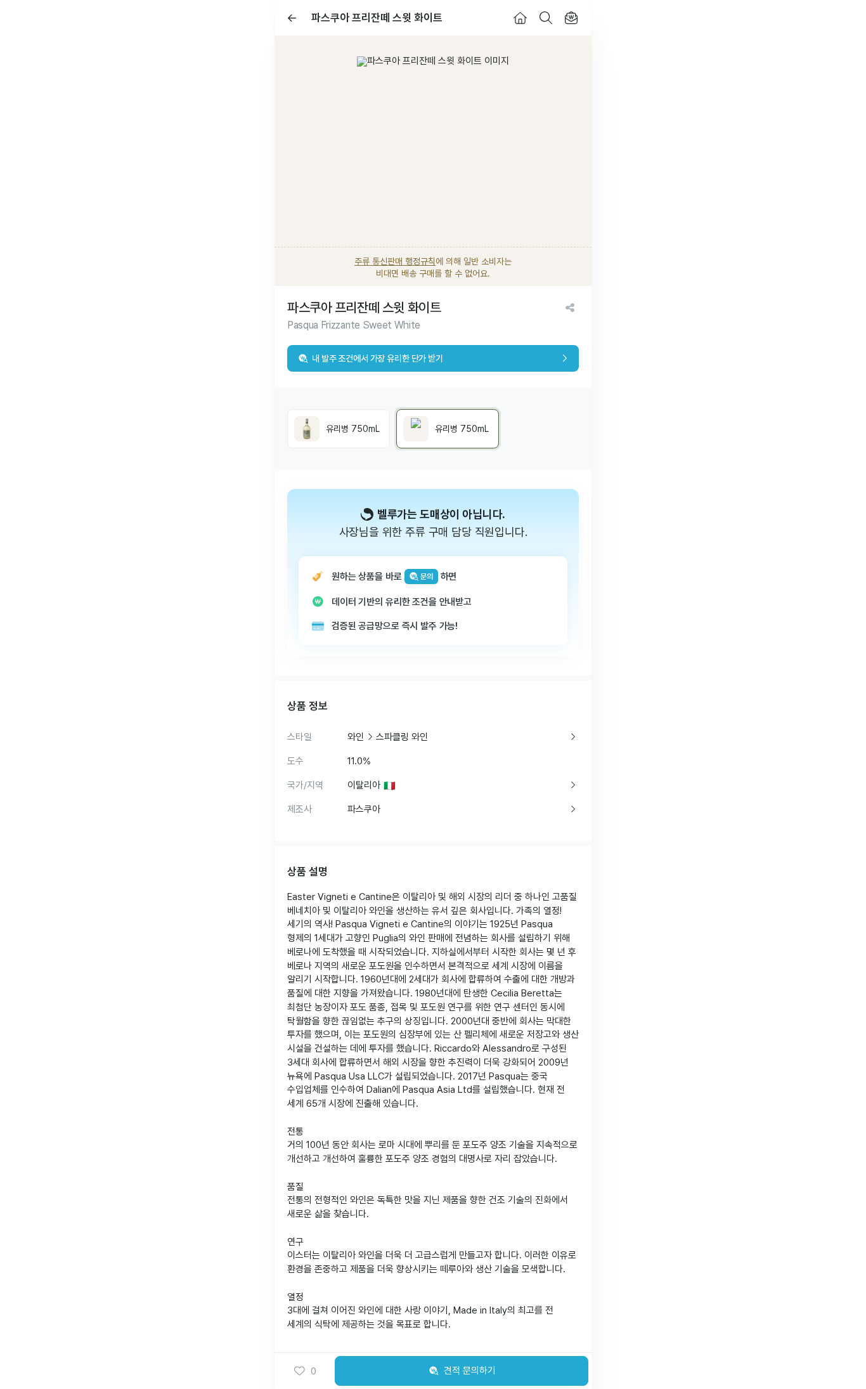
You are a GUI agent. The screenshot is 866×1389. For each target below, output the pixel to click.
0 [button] (313, 1371)
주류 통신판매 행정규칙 (395, 261)
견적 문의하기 (470, 1370)
